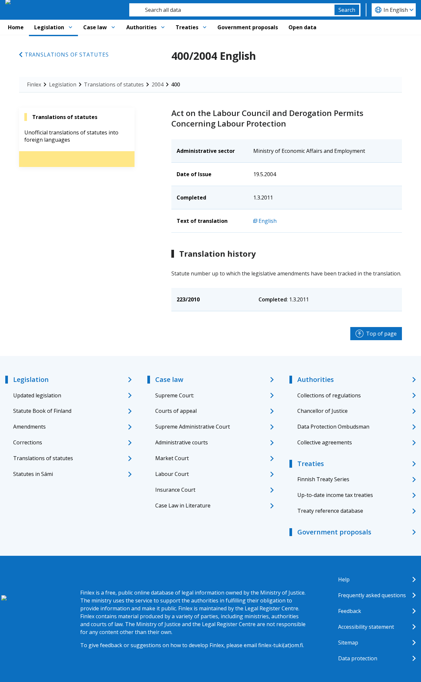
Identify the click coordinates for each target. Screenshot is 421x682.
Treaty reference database (330, 510)
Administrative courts (181, 442)
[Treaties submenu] (205, 27)
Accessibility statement (366, 626)
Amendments (29, 426)
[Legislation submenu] (70, 27)
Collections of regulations (329, 395)
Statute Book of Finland (42, 410)
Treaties (187, 27)
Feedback (349, 611)
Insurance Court (175, 489)
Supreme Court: (174, 395)
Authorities (141, 27)
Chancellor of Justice (322, 410)
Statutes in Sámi (33, 474)
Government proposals (247, 27)
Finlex (34, 84)
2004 (157, 84)
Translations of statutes (67, 54)
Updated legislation (37, 395)
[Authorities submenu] (163, 27)
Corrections (27, 442)
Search (346, 9)
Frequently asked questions (372, 595)
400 (175, 84)
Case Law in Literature (182, 505)
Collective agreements (324, 442)
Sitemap (348, 642)
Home (16, 27)
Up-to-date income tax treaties (335, 495)
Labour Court (172, 474)
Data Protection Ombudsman (333, 426)
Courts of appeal (176, 410)
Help (344, 579)
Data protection (357, 658)
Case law (95, 27)
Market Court (172, 458)
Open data (302, 27)
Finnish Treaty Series (323, 479)
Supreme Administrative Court (192, 426)
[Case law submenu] (113, 27)
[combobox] (231, 9)
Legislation (49, 27)
